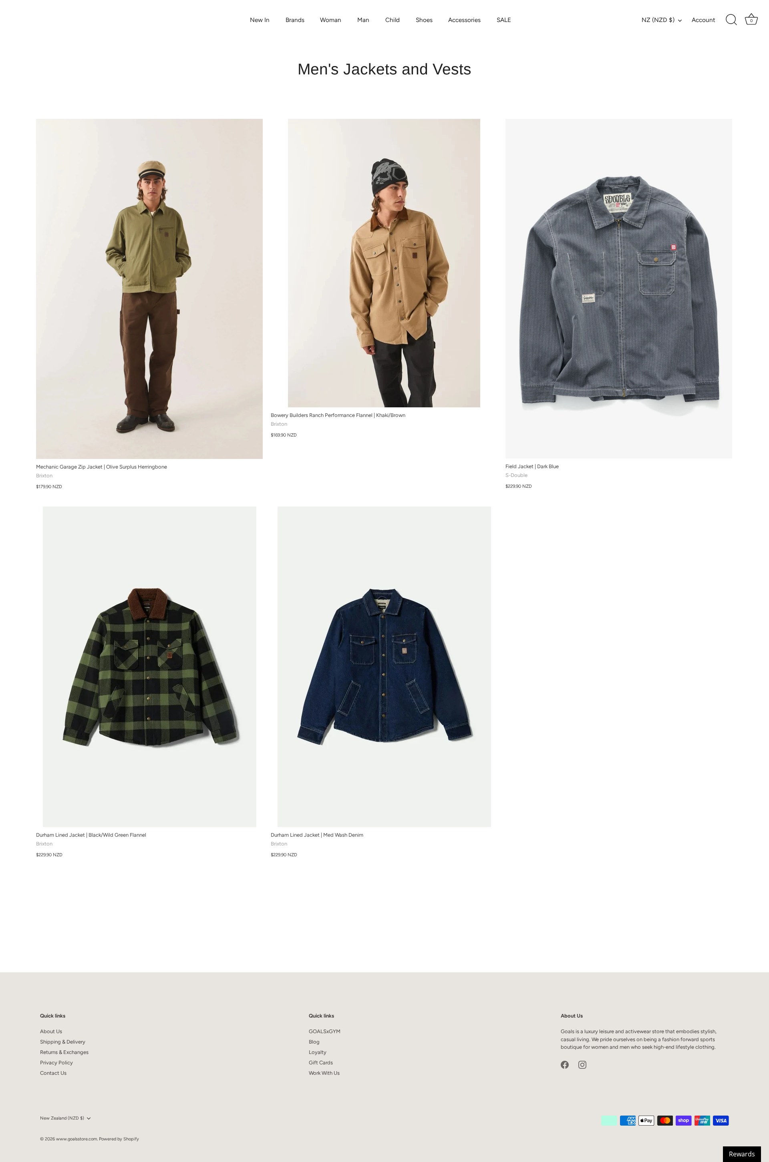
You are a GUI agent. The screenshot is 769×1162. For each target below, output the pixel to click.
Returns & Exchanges (64, 1052)
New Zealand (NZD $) (62, 1118)
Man (363, 20)
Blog (314, 1042)
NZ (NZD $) (658, 20)
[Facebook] (565, 1065)
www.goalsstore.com (76, 1139)
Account (703, 20)
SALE (504, 20)
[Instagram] (582, 1065)
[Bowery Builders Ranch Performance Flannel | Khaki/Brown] (384, 263)
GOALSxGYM (324, 1031)
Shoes (424, 20)
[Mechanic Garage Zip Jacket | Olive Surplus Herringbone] (149, 289)
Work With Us (324, 1073)
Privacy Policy (56, 1063)
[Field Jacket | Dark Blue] (618, 289)
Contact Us (53, 1073)
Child (392, 20)
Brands (295, 20)
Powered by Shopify (119, 1139)
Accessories (464, 20)
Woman (330, 20)
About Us (51, 1031)
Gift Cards (321, 1063)
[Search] (731, 20)
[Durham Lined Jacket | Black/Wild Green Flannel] (149, 667)
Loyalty (317, 1052)
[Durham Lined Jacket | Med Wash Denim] (384, 667)
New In (260, 20)
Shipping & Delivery (62, 1042)
